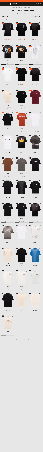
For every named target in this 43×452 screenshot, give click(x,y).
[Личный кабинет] (36, 4)
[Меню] (2, 4)
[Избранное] (38, 4)
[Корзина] (41, 4)
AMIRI (8, 37)
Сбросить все (8, 19)
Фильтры (5, 16)
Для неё (19, 13)
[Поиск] (4, 4)
